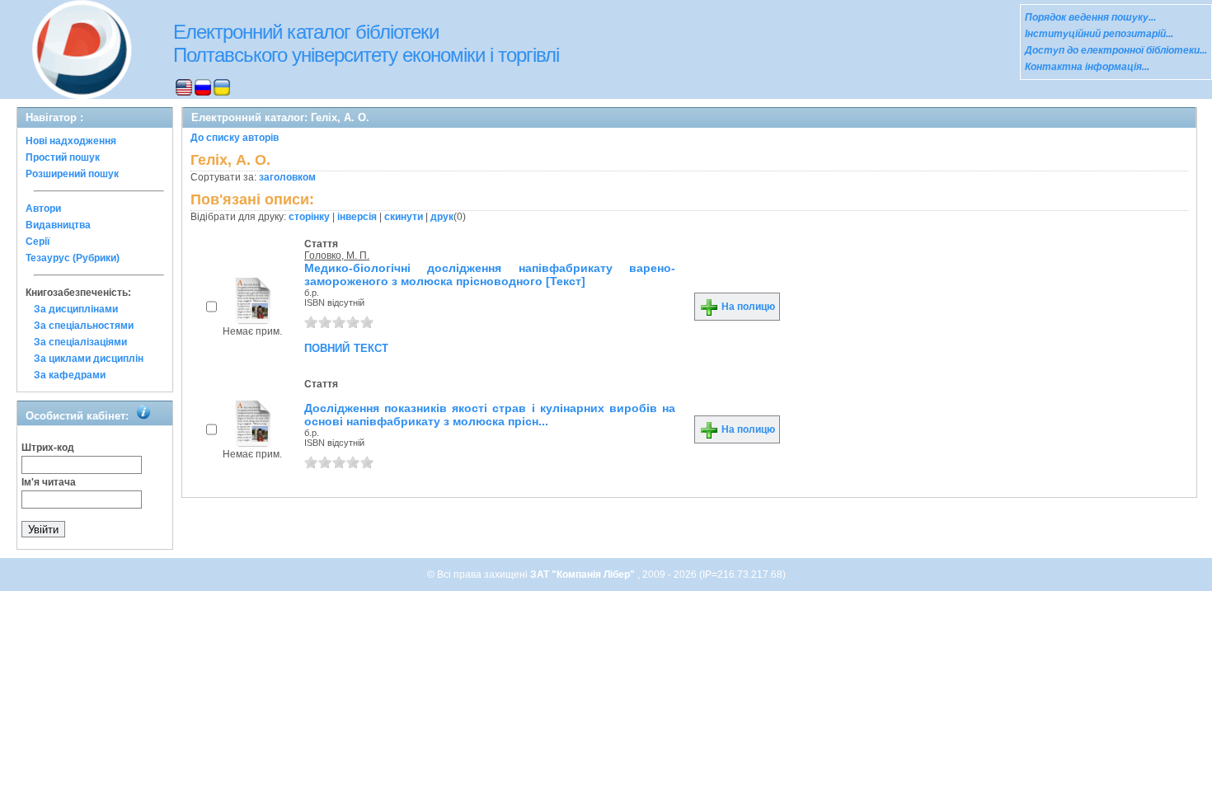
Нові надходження (71, 141)
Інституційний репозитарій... (1099, 34)
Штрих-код (47, 447)
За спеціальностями (84, 325)
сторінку (309, 217)
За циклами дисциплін (88, 358)
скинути (403, 217)
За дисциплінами (76, 309)
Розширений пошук (72, 174)
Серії (37, 241)
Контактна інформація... (1087, 67)
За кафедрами (70, 375)
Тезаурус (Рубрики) (73, 258)
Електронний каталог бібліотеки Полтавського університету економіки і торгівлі (366, 43)
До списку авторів (234, 137)
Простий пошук (63, 157)
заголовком (287, 177)
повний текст (346, 347)
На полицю (747, 306)
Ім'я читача (48, 482)
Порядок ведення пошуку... (1090, 17)
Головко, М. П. (336, 255)
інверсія (357, 217)
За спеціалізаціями (80, 342)
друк (441, 217)
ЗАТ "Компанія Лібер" (583, 574)
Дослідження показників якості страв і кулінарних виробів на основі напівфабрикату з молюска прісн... (489, 414)
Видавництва (58, 225)
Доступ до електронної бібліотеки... (1116, 50)
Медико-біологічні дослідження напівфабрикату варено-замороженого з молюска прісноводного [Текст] (489, 274)
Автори (43, 208)
